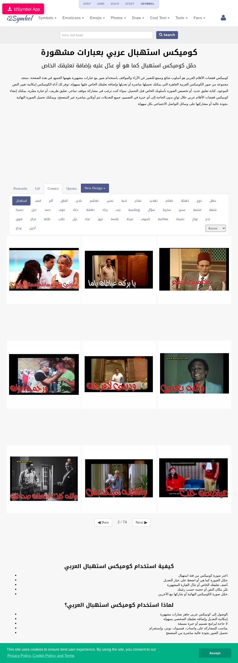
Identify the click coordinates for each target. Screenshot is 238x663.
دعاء (75, 210)
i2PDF (87, 3)
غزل (75, 219)
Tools (180, 18)
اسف (38, 201)
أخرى (32, 228)
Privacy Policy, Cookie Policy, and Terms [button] (40, 656)
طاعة (47, 219)
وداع (18, 228)
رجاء (105, 210)
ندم (207, 219)
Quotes (71, 188)
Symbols (46, 18)
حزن (33, 210)
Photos (117, 18)
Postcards (20, 188)
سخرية (167, 210)
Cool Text (159, 18)
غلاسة (115, 219)
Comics (53, 188)
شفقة (213, 210)
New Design (94, 188)
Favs (198, 18)
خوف (62, 210)
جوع (199, 201)
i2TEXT (129, 3)
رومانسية (134, 210)
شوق (19, 219)
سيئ (182, 210)
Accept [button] (215, 653)
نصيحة (180, 219)
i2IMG (101, 3)
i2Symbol (19, 18)
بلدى (79, 201)
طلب (61, 219)
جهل (213, 201)
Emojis (96, 18)
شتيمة (197, 210)
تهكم (169, 201)
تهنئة (185, 201)
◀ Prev (103, 522)
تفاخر (138, 201)
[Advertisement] (119, 144)
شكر (33, 219)
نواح (195, 219)
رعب (118, 210)
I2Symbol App (26, 9)
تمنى (110, 201)
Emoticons (72, 18)
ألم (51, 201)
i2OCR (115, 3)
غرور (100, 219)
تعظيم (94, 201)
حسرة (19, 210)
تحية (124, 201)
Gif (37, 188)
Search (168, 35)
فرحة (130, 219)
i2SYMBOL (148, 3)
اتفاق (64, 201)
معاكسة (163, 219)
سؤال (151, 210)
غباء (87, 219)
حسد (47, 210)
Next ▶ (141, 522)
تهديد (153, 201)
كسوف (145, 219)
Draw (137, 18)
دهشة (90, 210)
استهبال (21, 201)
